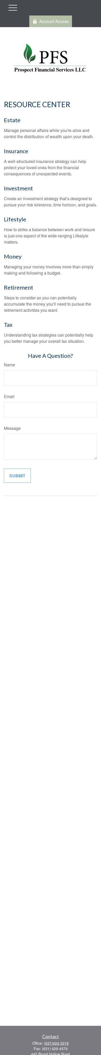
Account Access (54, 21)
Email (9, 396)
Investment (18, 188)
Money (12, 256)
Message (12, 428)
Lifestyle (15, 219)
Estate (12, 120)
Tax (8, 324)
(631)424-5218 (56, 1043)
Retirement (18, 287)
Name (9, 365)
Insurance (16, 151)
